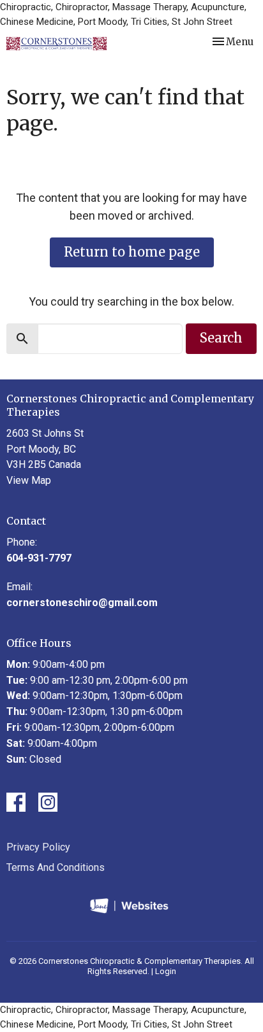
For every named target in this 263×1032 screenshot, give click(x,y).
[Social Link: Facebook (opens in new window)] (16, 802)
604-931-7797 (38, 558)
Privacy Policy (38, 847)
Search (221, 338)
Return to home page (132, 252)
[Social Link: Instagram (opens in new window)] (47, 802)
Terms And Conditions (55, 867)
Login (165, 971)
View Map (28, 480)
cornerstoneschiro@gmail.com (82, 603)
